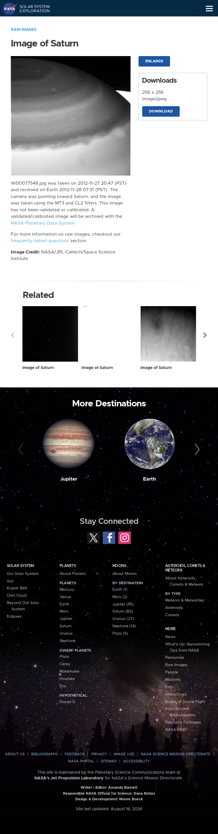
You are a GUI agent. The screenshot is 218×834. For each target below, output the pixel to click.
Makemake (69, 671)
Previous (12, 335)
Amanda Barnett (122, 788)
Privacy (99, 754)
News (170, 637)
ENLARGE (154, 61)
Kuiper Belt (17, 588)
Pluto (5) (120, 633)
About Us (15, 754)
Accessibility (136, 761)
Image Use (124, 754)
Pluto (64, 657)
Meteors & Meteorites (184, 600)
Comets (172, 615)
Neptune (68, 641)
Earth (149, 479)
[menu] (209, 8)
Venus (65, 597)
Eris (63, 686)
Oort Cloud (17, 596)
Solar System (20, 566)
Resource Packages (183, 722)
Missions (173, 680)
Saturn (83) (122, 611)
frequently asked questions (40, 241)
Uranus (66, 633)
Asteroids (174, 608)
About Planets (73, 574)
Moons (119, 566)
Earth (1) (119, 590)
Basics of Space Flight (185, 702)
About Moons (124, 574)
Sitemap (109, 761)
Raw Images (23, 30)
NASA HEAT (176, 730)
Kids (169, 687)
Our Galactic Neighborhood (31, 21)
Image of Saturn (38, 368)
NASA (7, 8)
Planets (68, 566)
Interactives (175, 694)
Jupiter (68, 479)
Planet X (67, 702)
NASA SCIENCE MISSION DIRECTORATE (176, 754)
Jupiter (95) (123, 604)
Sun (10, 581)
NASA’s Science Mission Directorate (147, 778)
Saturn (66, 626)
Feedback (75, 754)
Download (161, 111)
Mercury (67, 590)
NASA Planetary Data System (42, 223)
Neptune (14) (124, 626)
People (171, 672)
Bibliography (44, 754)
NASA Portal (81, 761)
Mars (64, 611)
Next (205, 335)
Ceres (65, 664)
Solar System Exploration (31, 8)
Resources (174, 658)
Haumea (67, 679)
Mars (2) (119, 597)
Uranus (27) (123, 619)
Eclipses (14, 616)
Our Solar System (23, 574)
